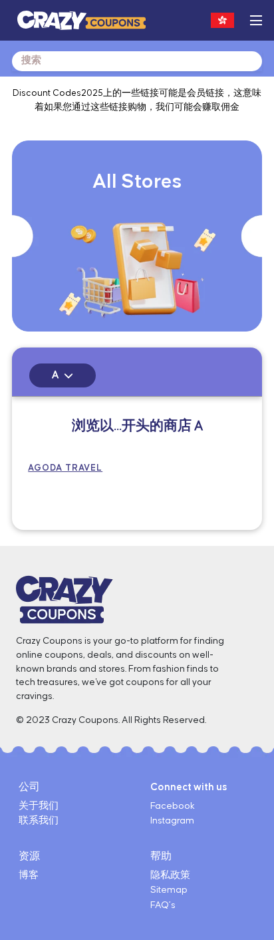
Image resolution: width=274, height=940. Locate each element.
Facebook (172, 806)
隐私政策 (170, 875)
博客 (29, 875)
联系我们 (39, 820)
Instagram (172, 820)
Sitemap (169, 890)
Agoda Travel (65, 468)
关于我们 (39, 806)
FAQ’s (163, 905)
